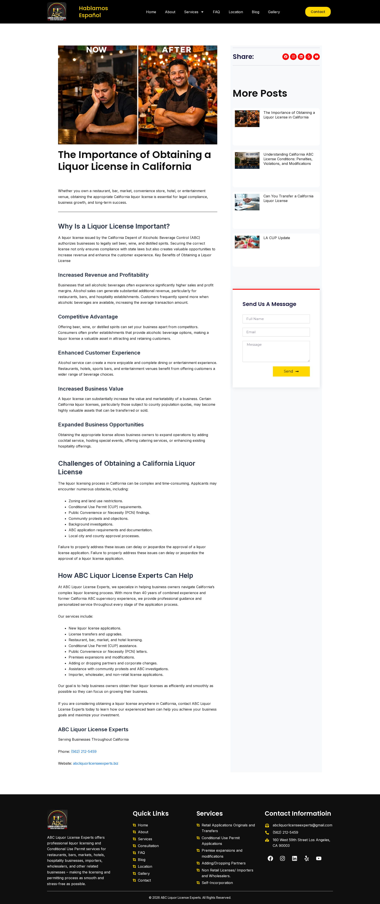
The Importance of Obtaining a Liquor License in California (289, 114)
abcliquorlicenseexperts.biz (95, 763)
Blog (255, 12)
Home (151, 12)
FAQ (216, 12)
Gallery (274, 12)
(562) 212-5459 (84, 751)
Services (191, 12)
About (170, 12)
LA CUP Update (276, 238)
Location (236, 12)
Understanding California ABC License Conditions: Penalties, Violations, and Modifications (288, 159)
